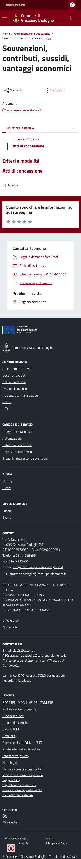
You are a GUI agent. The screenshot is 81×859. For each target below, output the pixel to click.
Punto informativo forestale (21, 749)
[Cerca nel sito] (68, 18)
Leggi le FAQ (11, 780)
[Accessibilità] (11, 848)
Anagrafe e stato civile (17, 431)
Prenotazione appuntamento (22, 790)
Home (6, 33)
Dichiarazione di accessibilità (21, 769)
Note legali (9, 762)
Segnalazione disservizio (19, 785)
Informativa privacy (15, 755)
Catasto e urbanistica (17, 444)
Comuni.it (8, 735)
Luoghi (7, 510)
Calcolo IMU (10, 729)
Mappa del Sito (56, 843)
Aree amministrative (16, 368)
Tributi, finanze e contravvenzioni (25, 458)
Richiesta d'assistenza (17, 795)
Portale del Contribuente (19, 709)
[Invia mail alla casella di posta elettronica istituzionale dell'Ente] (38, 567)
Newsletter (10, 822)
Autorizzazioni (12, 438)
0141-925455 (26, 555)
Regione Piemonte (15, 5)
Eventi (6, 517)
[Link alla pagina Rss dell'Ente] (4, 816)
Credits (24, 843)
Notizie (7, 481)
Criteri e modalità (20, 161)
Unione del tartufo (15, 722)
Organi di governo (14, 388)
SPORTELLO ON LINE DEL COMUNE (27, 702)
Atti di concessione (22, 171)
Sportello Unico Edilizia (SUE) (22, 742)
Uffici (5, 408)
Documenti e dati (14, 375)
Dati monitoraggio (14, 838)
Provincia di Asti (13, 715)
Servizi (48, 838)
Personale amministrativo (20, 395)
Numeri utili (10, 627)
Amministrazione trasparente (32, 33)
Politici (6, 401)
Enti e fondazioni (14, 381)
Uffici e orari (10, 620)
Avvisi (6, 487)
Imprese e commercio (17, 451)
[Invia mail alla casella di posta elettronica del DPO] (24, 650)
